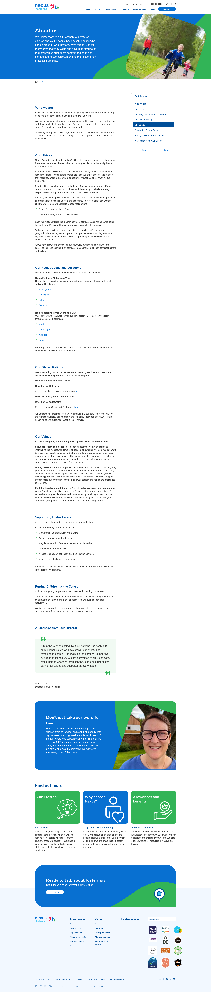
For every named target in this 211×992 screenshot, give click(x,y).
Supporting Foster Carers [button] (147, 130)
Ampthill (43, 335)
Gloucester (44, 305)
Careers (142, 4)
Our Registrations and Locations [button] (150, 114)
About (152, 9)
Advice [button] (124, 9)
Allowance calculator (77, 941)
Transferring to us (111, 9)
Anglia (42, 324)
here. (78, 391)
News (127, 4)
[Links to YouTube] (174, 979)
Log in (166, 4)
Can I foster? (99, 924)
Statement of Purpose (77, 946)
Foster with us (77, 918)
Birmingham (45, 289)
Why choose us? (76, 933)
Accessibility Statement (118, 979)
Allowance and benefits (78, 937)
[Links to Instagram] (167, 979)
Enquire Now (167, 9)
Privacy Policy (78, 979)
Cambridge (44, 329)
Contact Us (55, 892)
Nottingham (44, 294)
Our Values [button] (140, 125)
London (42, 340)
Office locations (139, 9)
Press (103, 979)
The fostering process (103, 937)
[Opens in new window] (165, 930)
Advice (98, 918)
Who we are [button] (140, 104)
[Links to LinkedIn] (171, 979)
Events (134, 4)
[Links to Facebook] (164, 979)
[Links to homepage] (36, 82)
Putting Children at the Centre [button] (149, 135)
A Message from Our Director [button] (149, 141)
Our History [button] (140, 109)
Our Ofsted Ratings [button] (144, 119)
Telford (42, 300)
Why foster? (99, 928)
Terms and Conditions (62, 979)
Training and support (102, 933)
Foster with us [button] (92, 9)
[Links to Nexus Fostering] (47, 7)
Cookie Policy (92, 979)
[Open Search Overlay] (173, 4)
